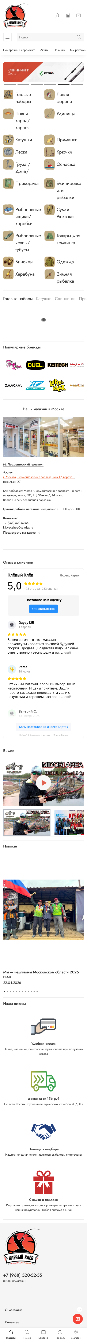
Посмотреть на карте (19, 532)
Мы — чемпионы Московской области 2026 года (41, 974)
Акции (44, 50)
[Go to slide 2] (23, 84)
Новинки (59, 50)
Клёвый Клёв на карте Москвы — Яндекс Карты (43, 735)
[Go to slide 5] (64, 84)
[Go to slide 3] (37, 84)
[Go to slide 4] (50, 84)
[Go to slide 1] (10, 84)
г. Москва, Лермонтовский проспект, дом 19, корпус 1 (38, 477)
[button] (26, 822)
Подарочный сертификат (19, 50)
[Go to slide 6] (77, 84)
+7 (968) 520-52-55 (22, 1275)
